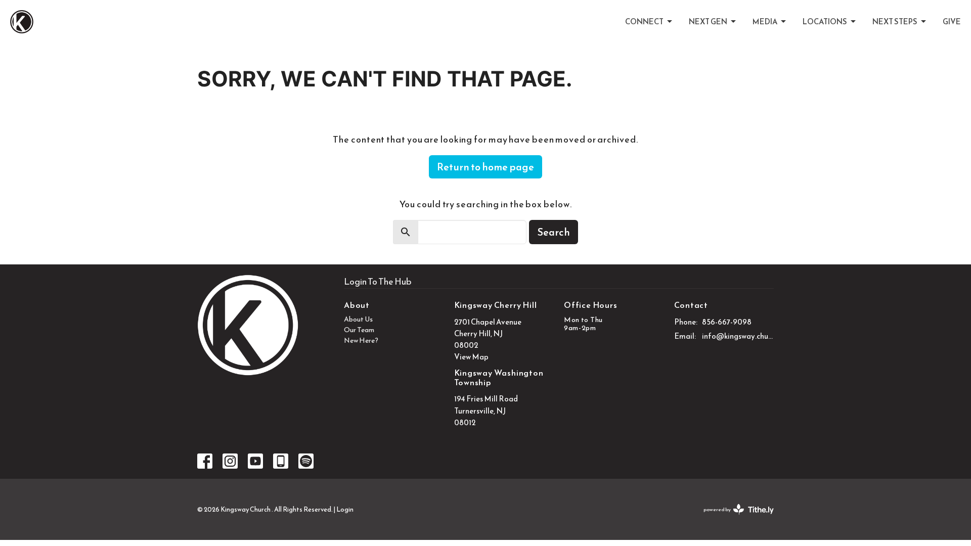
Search (553, 232)
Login (345, 509)
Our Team (359, 330)
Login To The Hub (378, 281)
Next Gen (708, 21)
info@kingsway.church (738, 336)
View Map (471, 356)
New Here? (361, 340)
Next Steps (894, 21)
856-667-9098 (727, 322)
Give (952, 21)
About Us (358, 319)
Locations (825, 21)
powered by (734, 518)
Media (765, 21)
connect (644, 21)
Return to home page (485, 166)
